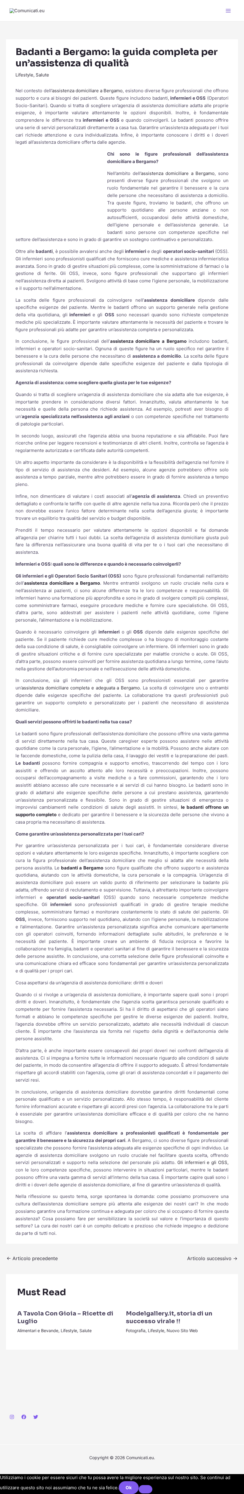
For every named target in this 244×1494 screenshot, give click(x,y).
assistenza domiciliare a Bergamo (87, 90)
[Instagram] (12, 1417)
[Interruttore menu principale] (228, 10)
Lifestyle (24, 75)
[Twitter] (35, 1417)
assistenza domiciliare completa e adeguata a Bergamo (80, 688)
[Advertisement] (60, 190)
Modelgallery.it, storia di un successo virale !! (169, 1317)
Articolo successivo (212, 1258)
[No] (145, 1489)
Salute (42, 75)
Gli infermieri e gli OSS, (203, 1162)
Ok (129, 1487)
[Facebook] (23, 1417)
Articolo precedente (32, 1258)
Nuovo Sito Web (182, 1330)
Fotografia (136, 1330)
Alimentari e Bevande (37, 1330)
